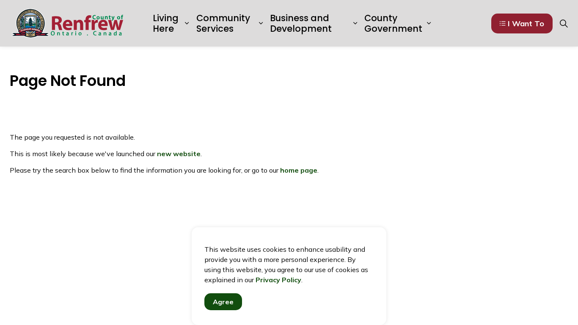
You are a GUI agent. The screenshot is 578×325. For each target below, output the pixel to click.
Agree (223, 301)
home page (298, 170)
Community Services (223, 23)
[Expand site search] (563, 23)
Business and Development (301, 23)
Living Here (166, 23)
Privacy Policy (278, 279)
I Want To (526, 23)
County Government (393, 23)
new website (179, 153)
